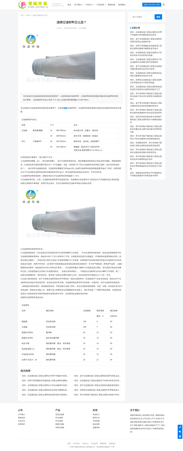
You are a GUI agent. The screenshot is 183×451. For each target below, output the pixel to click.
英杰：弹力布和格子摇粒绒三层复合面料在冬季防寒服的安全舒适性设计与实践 (146, 166)
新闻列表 (111, 5)
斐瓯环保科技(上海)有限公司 (85, 447)
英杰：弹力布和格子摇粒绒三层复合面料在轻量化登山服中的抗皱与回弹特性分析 (146, 129)
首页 (69, 5)
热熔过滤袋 (59, 424)
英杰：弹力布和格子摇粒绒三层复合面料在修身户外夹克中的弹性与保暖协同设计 (146, 96)
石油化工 (96, 414)
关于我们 (78, 5)
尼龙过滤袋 (59, 414)
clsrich (59, 28)
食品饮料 (96, 424)
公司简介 (21, 414)
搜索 (158, 17)
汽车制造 (96, 421)
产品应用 (100, 5)
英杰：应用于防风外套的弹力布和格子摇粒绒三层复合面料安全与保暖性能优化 (146, 119)
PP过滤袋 (59, 421)
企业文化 (21, 421)
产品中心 (89, 5)
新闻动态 (21, 418)
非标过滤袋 (59, 427)
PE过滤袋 (59, 418)
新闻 (28, 15)
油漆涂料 (96, 427)
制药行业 (96, 418)
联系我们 (122, 5)
